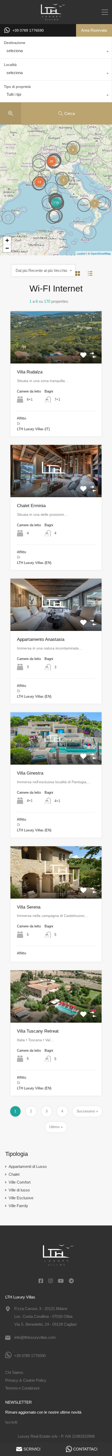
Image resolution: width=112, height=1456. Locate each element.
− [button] (7, 248)
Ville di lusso (19, 1190)
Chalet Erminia (31, 505)
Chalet (14, 1174)
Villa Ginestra (30, 773)
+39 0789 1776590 (28, 30)
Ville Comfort (19, 1182)
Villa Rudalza (29, 371)
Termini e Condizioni (22, 1388)
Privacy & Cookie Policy (25, 1380)
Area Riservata (94, 30)
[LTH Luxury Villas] (56, 17)
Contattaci (85, 1449)
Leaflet (81, 253)
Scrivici (31, 1449)
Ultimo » (56, 1127)
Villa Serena (28, 907)
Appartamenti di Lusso (28, 1166)
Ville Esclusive (21, 1198)
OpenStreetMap (101, 253)
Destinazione (14, 43)
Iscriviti (11, 1422)
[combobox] (56, 52)
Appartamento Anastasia (40, 639)
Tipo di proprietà (17, 87)
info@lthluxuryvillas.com (35, 1337)
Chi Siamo (14, 1372)
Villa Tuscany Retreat (38, 1031)
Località (10, 65)
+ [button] (7, 240)
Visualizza (56, 353)
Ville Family (18, 1205)
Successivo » (87, 1111)
